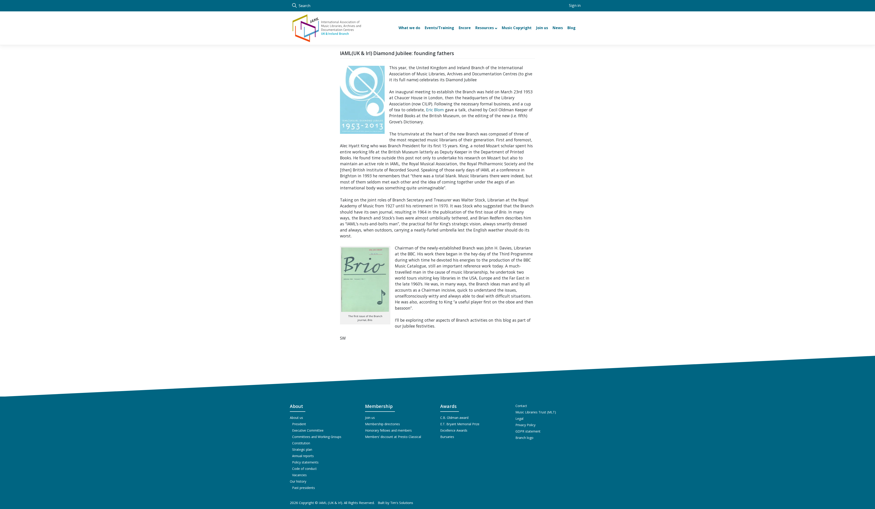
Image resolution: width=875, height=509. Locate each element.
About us (296, 417)
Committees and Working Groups (316, 437)
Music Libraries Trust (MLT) (535, 412)
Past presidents (303, 488)
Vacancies (299, 475)
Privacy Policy (525, 425)
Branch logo (524, 437)
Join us (370, 417)
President (299, 424)
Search (304, 5)
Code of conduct (304, 468)
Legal (519, 418)
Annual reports (303, 456)
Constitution (301, 443)
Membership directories (382, 424)
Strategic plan (302, 449)
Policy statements (305, 462)
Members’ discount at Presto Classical (393, 437)
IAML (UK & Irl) (330, 502)
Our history (298, 481)
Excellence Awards (453, 430)
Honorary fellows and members (388, 430)
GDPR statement (527, 431)
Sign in (575, 5)
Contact (521, 406)
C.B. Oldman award (454, 417)
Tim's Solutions (401, 502)
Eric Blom (435, 109)
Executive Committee (308, 430)
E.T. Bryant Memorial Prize (459, 424)
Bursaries (447, 437)
